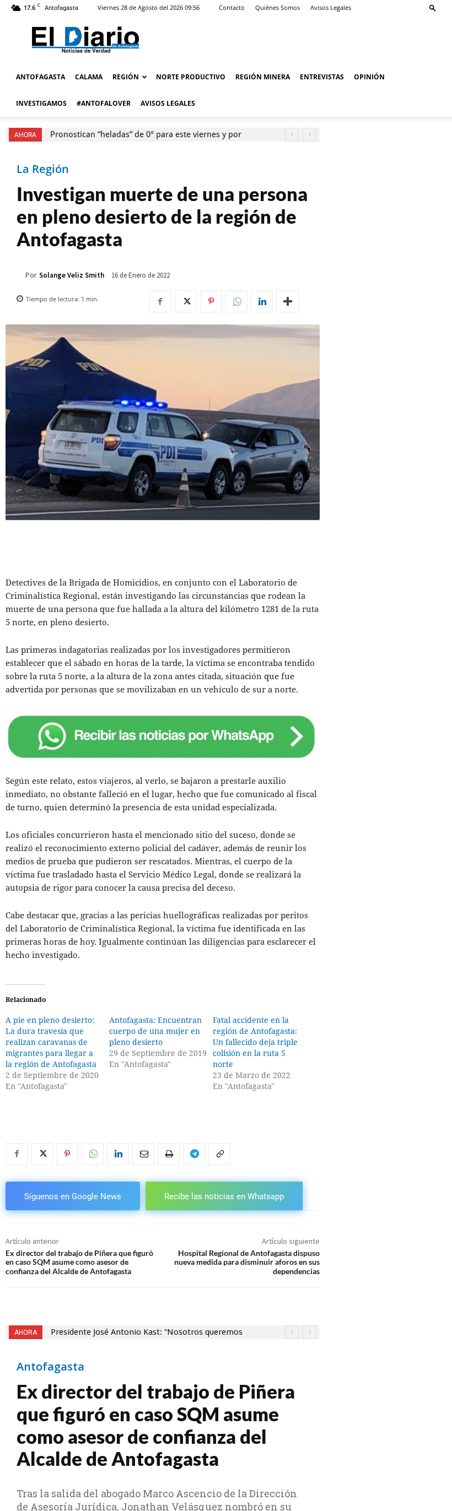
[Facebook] (160, 301)
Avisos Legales (330, 7)
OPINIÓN (369, 77)
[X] (186, 301)
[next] (309, 135)
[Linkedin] (262, 301)
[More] (287, 301)
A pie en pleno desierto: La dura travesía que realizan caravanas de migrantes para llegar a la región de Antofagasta (51, 1042)
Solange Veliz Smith (71, 275)
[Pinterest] (211, 301)
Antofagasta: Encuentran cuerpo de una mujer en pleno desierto (155, 1031)
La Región (43, 169)
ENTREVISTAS (322, 77)
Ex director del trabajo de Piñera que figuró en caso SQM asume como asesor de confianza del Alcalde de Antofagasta (79, 1262)
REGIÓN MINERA (262, 77)
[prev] (292, 135)
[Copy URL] (219, 1154)
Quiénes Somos (277, 7)
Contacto (232, 7)
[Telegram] (194, 1154)
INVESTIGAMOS (41, 103)
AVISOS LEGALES (168, 103)
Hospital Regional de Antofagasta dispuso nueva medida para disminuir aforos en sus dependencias (247, 1262)
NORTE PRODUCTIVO (190, 77)
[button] (432, 7)
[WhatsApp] (236, 301)
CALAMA (89, 77)
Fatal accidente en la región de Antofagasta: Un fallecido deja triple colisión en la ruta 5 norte (255, 1042)
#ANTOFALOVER (104, 103)
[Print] (169, 1154)
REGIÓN (125, 77)
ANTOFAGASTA (40, 77)
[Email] (143, 1154)
